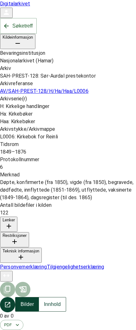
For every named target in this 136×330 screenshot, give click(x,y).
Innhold (52, 304)
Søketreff (22, 26)
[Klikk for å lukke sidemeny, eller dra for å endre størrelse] (6, 276)
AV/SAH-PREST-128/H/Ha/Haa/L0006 (44, 91)
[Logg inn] (6, 13)
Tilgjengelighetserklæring (75, 267)
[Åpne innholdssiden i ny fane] (7, 304)
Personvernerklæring (23, 267)
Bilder (27, 304)
